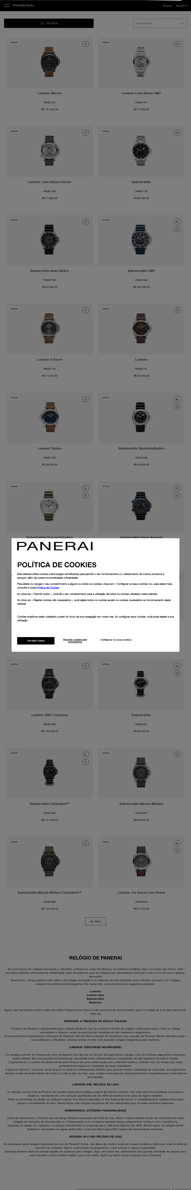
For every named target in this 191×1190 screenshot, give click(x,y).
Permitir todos (35, 640)
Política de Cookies (48, 587)
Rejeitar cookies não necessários (75, 640)
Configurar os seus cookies (116, 639)
